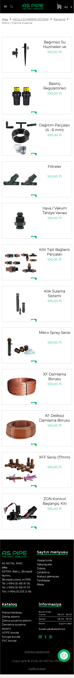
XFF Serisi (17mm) (54, 457)
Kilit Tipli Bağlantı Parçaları (54, 251)
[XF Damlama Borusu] (20, 387)
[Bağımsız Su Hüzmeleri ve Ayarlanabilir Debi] (20, 54)
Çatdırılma (43, 572)
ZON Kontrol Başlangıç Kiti (55, 501)
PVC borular (9, 640)
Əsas (5, 19)
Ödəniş (41, 568)
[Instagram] (40, 637)
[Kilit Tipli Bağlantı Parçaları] (20, 262)
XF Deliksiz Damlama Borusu (54, 418)
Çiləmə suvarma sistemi (16, 620)
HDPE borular (10, 632)
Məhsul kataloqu (12, 612)
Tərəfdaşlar (43, 580)
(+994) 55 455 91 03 (18, 587)
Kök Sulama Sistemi (54, 293)
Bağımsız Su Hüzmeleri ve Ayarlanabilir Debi (54, 45)
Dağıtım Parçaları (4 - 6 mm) (54, 127)
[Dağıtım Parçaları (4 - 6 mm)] (20, 137)
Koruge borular (11, 636)
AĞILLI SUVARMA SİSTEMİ (31, 19)
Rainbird (59, 19)
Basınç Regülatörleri (54, 85)
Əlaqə (40, 584)
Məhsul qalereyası (48, 576)
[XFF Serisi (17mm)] (20, 470)
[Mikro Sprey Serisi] (20, 345)
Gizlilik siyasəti (37, 668)
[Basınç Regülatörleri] (20, 96)
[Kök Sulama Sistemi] (20, 304)
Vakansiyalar (44, 564)
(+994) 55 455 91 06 (18, 583)
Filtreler (54, 166)
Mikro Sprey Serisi (54, 332)
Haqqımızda (44, 560)
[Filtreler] (20, 179)
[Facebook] (45, 637)
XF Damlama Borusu (54, 376)
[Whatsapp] (50, 637)
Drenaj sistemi (11, 616)
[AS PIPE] (35, 7)
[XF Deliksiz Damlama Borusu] (20, 428)
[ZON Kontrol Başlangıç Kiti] (20, 511)
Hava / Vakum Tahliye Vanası (54, 210)
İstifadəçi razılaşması (37, 651)
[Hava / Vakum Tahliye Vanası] (20, 220)
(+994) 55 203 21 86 (19, 591)
